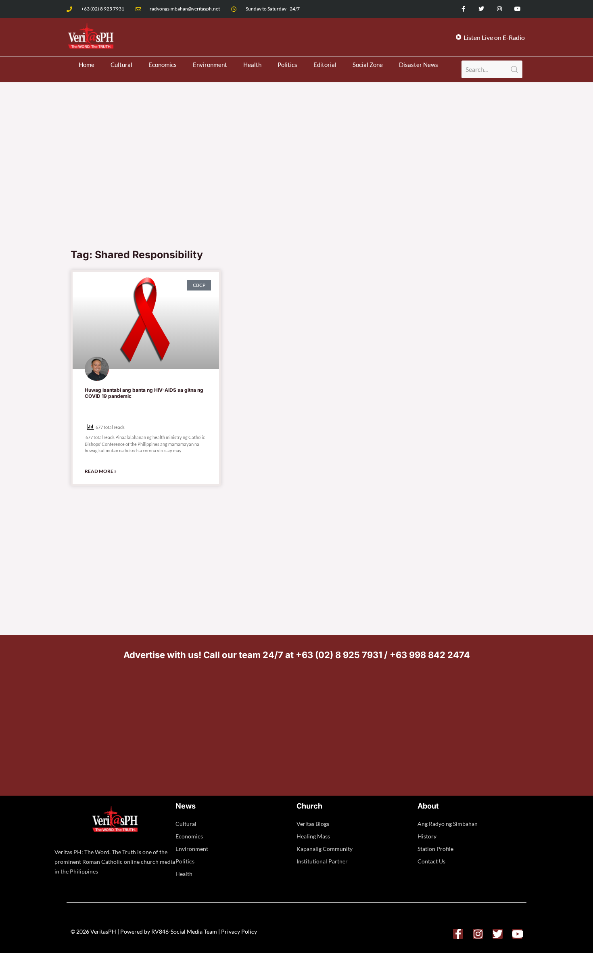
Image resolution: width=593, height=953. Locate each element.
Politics (287, 64)
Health (252, 64)
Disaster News (418, 64)
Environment (210, 64)
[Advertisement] (296, 183)
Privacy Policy (239, 931)
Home (86, 64)
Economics (162, 64)
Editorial (324, 64)
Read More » (101, 471)
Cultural (121, 64)
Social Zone (368, 64)
